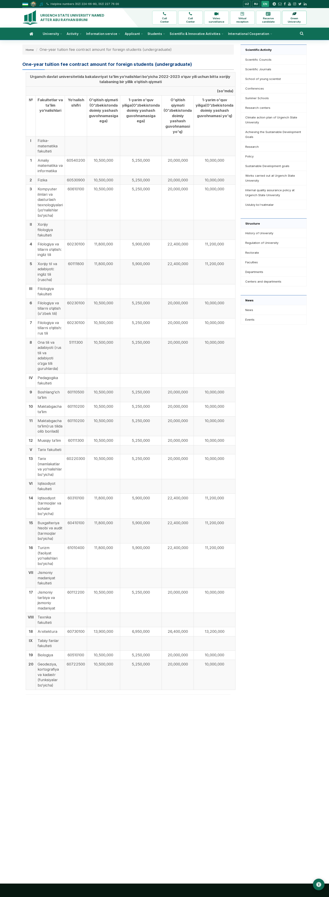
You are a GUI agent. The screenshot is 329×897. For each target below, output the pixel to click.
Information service (101, 34)
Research (252, 146)
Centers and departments (263, 281)
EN (265, 4)
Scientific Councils (258, 59)
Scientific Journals (258, 69)
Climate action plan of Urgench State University (271, 120)
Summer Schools (257, 98)
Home (30, 50)
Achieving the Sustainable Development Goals (273, 134)
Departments (254, 272)
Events (249, 319)
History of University (259, 233)
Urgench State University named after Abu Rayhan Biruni (72, 17)
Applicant (132, 34)
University (51, 34)
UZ (247, 4)
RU (256, 4)
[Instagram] (294, 4)
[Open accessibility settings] (319, 884)
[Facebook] (285, 4)
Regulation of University (261, 243)
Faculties (251, 262)
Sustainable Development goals (267, 166)
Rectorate (252, 252)
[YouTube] (289, 4)
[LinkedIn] (305, 4)
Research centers (257, 107)
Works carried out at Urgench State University (270, 178)
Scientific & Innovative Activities (195, 34)
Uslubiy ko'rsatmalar (259, 204)
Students (154, 34)
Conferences (254, 88)
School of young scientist (263, 79)
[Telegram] (274, 4)
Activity (73, 34)
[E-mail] (280, 4)
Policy (249, 156)
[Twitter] (299, 4)
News (249, 310)
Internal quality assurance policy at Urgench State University (270, 192)
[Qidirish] (302, 33)
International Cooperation (248, 34)
